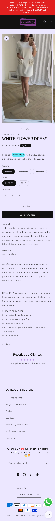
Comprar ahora (27, 214)
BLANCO (10, 184)
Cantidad (6, 189)
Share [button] (8, 344)
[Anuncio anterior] (3, 7)
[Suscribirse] (46, 463)
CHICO (10, 172)
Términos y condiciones (17, 424)
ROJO (25, 184)
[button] (3, 22)
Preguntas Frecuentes (16, 404)
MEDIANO (25, 172)
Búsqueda (10, 438)
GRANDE (41, 172)
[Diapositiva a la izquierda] (21, 129)
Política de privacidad (16, 431)
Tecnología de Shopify (39, 516)
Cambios (10, 418)
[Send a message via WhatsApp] (48, 502)
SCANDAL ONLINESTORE (22, 516)
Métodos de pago (14, 397)
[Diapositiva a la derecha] (34, 129)
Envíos (9, 411)
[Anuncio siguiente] (52, 7)
